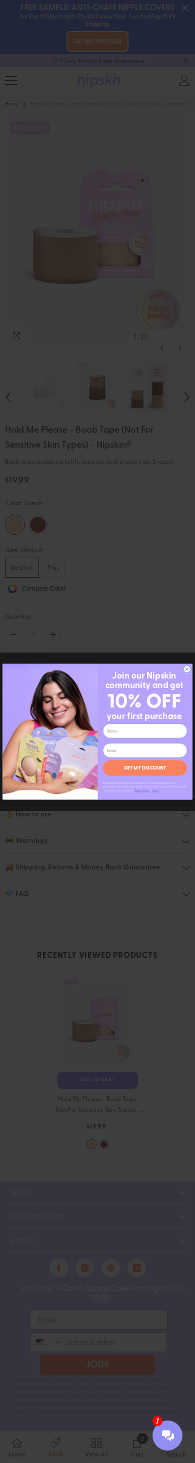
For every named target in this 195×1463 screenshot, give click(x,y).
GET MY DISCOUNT (145, 767)
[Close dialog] (187, 669)
